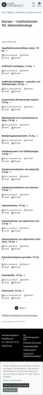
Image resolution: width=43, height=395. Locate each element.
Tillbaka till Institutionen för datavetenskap (19, 315)
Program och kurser (34, 12)
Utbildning (10, 12)
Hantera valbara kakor (12, 380)
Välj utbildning (21, 12)
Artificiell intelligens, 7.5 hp (17, 66)
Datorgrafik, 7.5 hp (12, 275)
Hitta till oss (7, 345)
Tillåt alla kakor (10, 390)
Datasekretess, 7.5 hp (14, 205)
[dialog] (21, 378)
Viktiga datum (29, 350)
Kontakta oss (7, 338)
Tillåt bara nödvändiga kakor (16, 385)
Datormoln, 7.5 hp (12, 291)
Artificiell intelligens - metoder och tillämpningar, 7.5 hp (21, 83)
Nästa (22, 308)
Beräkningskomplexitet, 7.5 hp (19, 136)
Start (3, 12)
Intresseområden (30, 346)
